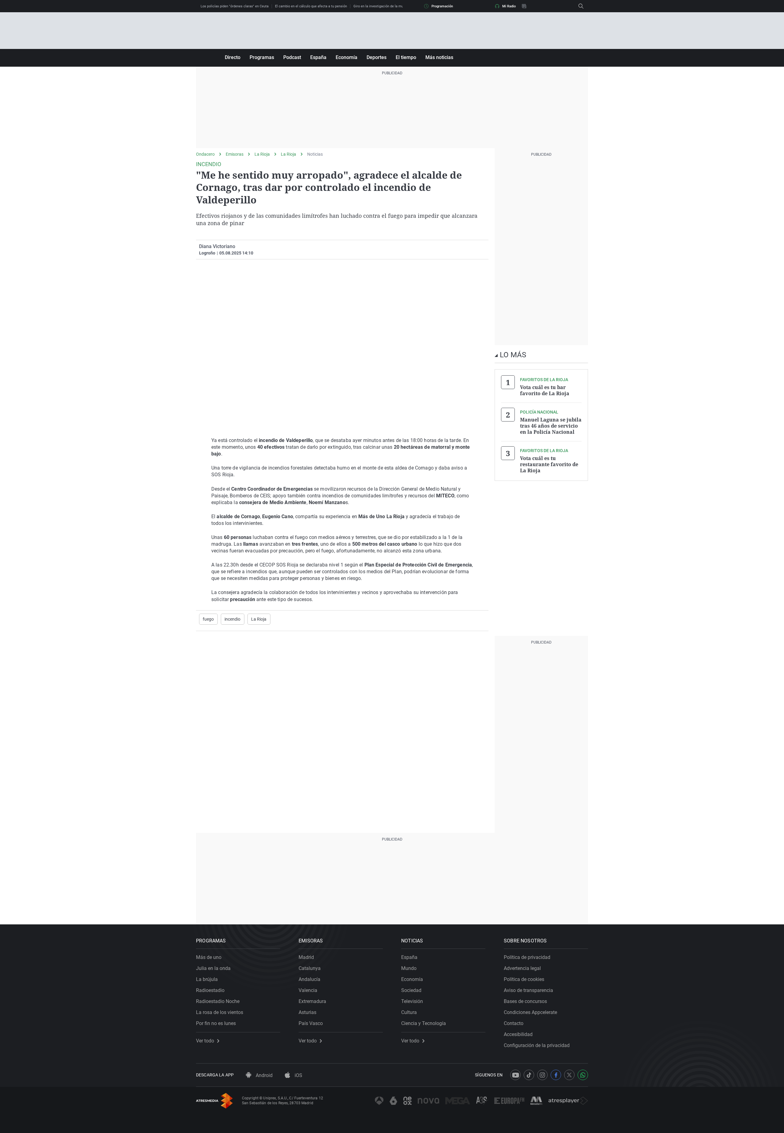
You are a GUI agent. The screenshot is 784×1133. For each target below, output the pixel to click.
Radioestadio (210, 990)
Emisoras (234, 154)
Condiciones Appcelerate (530, 1012)
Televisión (412, 1001)
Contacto (513, 1023)
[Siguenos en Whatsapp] (583, 1075)
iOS (297, 1075)
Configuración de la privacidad (537, 1045)
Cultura (409, 1012)
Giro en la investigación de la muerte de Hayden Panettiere (398, 6)
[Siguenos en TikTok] (529, 1075)
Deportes (376, 57)
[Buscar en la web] (580, 6)
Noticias (315, 154)
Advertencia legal (522, 968)
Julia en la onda (213, 968)
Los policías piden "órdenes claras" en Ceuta (235, 6)
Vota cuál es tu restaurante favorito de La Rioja (549, 464)
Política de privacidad (527, 957)
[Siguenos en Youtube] (515, 1075)
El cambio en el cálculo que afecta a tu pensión (311, 6)
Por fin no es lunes (216, 1023)
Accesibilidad (518, 1034)
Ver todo (205, 1040)
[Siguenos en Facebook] (556, 1075)
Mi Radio (509, 6)
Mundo (409, 968)
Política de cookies (524, 979)
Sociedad (411, 990)
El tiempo (406, 57)
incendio (232, 619)
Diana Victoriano (217, 246)
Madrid (306, 957)
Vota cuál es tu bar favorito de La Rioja (544, 390)
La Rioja (262, 154)
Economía (346, 57)
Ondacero (205, 154)
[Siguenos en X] (569, 1075)
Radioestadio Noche (217, 1001)
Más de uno (208, 957)
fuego (208, 619)
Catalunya (310, 968)
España (318, 57)
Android (263, 1075)
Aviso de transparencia (528, 990)
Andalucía (309, 979)
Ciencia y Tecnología (423, 1023)
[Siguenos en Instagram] (542, 1075)
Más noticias (439, 57)
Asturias (307, 1012)
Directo (232, 57)
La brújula (207, 979)
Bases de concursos (525, 1001)
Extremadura (312, 1001)
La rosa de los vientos (219, 1012)
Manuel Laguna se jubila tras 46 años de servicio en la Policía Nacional (551, 425)
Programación (442, 6)
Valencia (308, 990)
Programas (262, 57)
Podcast (292, 57)
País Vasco (311, 1023)
